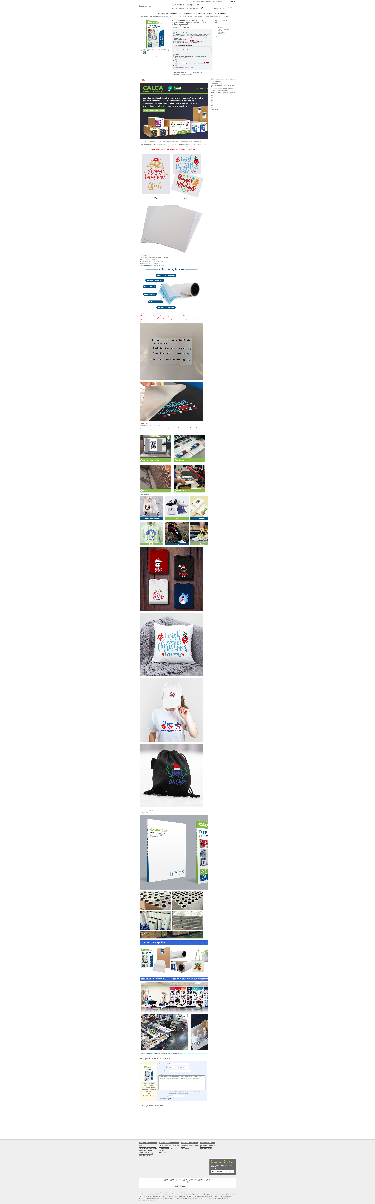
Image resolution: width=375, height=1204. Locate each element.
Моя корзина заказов (206, 1148)
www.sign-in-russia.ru (144, 1193)
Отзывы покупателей (144, 1155)
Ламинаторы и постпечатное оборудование (223, 85)
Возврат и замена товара (146, 1152)
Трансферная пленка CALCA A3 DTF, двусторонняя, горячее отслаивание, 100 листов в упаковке (148, 1087)
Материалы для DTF (167, 16)
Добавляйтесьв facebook (221, 33)
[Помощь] (231, 7)
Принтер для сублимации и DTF (220, 90)
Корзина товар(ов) (218, 8)
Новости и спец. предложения (189, 1145)
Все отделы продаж (146, 13)
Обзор (143, 79)
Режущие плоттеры (216, 83)
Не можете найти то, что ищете (183, 74)
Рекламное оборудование (153, 16)
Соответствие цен (197, 72)
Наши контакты (185, 1148)
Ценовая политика (164, 1147)
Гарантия (141, 1145)
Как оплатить (162, 1152)
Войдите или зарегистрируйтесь (202, 1)
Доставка (161, 1150)
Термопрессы (214, 87)
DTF (180, 13)
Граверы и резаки (216, 81)
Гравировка (173, 13)
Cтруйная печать (163, 13)
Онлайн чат (232, 1)
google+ (220, 27)
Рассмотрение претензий (146, 1154)
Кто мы (183, 1147)
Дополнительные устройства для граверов (223, 92)
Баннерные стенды (199, 13)
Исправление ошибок (180, 72)
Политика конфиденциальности (147, 1147)
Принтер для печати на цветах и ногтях (222, 88)
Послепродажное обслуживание (148, 1148)
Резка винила (222, 13)
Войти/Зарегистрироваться (207, 1145)
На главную (142, 16)
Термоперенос (187, 13)
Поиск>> (213, 1168)
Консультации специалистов (146, 1150)
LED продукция (211, 13)
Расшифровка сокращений (166, 1148)
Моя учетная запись (218, 1)
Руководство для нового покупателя (169, 1145)
